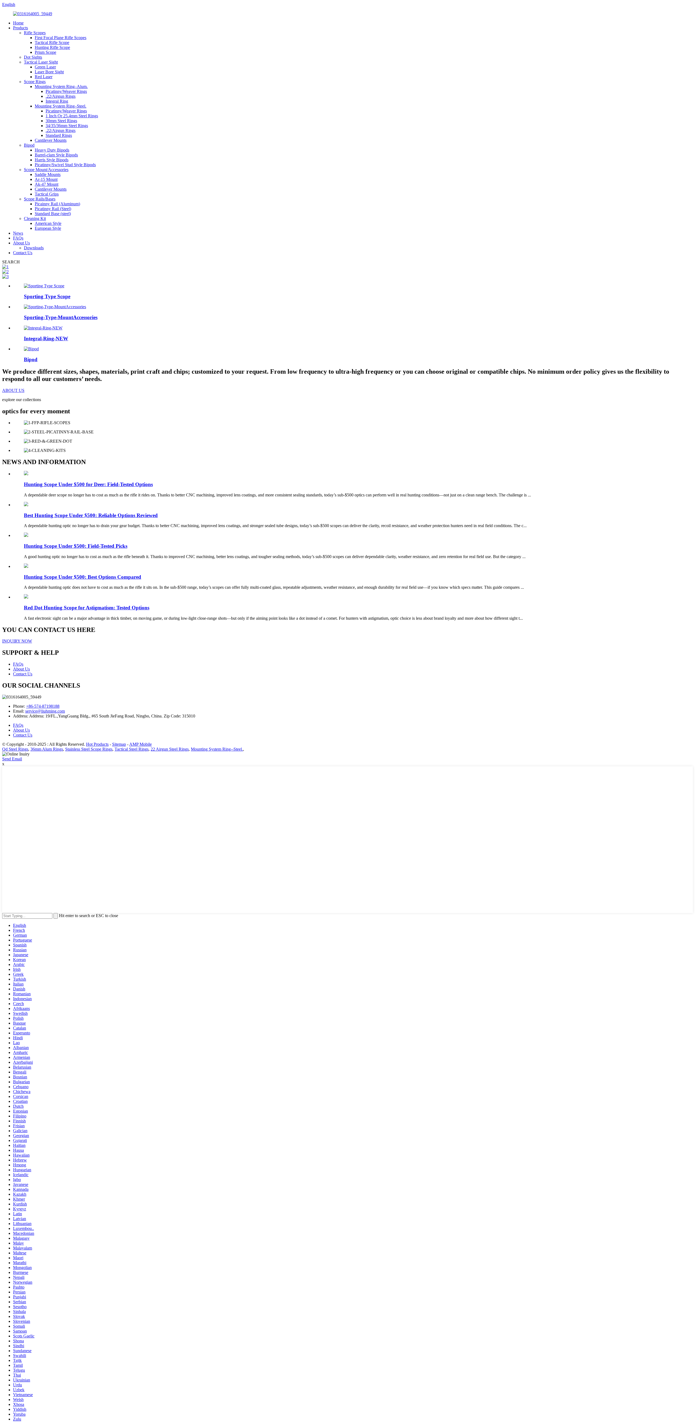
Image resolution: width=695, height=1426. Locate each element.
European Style (48, 228)
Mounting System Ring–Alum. (61, 86)
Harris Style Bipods (51, 160)
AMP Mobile (140, 744)
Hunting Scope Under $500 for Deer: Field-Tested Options (88, 484)
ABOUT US (13, 390)
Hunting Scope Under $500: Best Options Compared (82, 577)
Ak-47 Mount (46, 184)
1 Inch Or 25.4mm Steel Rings (72, 116)
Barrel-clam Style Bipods (56, 155)
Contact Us (22, 252)
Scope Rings (35, 81)
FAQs (18, 238)
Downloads (34, 247)
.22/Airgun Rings (60, 96)
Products (20, 28)
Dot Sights (33, 57)
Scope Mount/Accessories (46, 169)
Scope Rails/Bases (39, 199)
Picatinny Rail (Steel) (53, 208)
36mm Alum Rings (46, 749)
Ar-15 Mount (46, 179)
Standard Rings (59, 135)
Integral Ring (57, 101)
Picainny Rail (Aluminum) (57, 204)
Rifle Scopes (35, 32)
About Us (21, 243)
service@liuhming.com (45, 711)
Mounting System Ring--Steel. (217, 749)
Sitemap (119, 744)
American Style (48, 223)
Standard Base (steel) (53, 213)
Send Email (12, 759)
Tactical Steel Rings (132, 749)
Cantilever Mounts (51, 140)
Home (18, 23)
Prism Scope (45, 52)
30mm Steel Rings (61, 120)
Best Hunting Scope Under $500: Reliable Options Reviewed (91, 515)
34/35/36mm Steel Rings (67, 125)
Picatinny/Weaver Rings (66, 91)
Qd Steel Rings (15, 749)
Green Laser (45, 67)
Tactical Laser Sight (41, 62)
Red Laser (43, 76)
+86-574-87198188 (42, 706)
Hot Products (97, 744)
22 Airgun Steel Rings (170, 749)
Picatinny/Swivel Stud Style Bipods (65, 164)
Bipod (29, 145)
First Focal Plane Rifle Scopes (60, 37)
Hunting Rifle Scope (52, 47)
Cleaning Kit (35, 218)
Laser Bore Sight (49, 72)
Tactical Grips (47, 194)
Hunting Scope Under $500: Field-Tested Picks (75, 546)
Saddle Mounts (48, 174)
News (18, 233)
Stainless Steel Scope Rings (88, 749)
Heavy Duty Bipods (52, 150)
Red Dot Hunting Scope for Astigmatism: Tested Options (86, 607)
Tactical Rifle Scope (52, 42)
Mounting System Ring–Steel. (60, 106)
